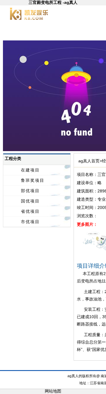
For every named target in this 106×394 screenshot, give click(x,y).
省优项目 (30, 211)
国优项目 (30, 201)
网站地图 (53, 391)
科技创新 (86, 366)
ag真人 (17, 32)
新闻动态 (73, 32)
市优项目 (30, 221)
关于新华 (45, 32)
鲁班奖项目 (32, 180)
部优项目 (30, 190)
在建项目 (30, 170)
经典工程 (67, 366)
